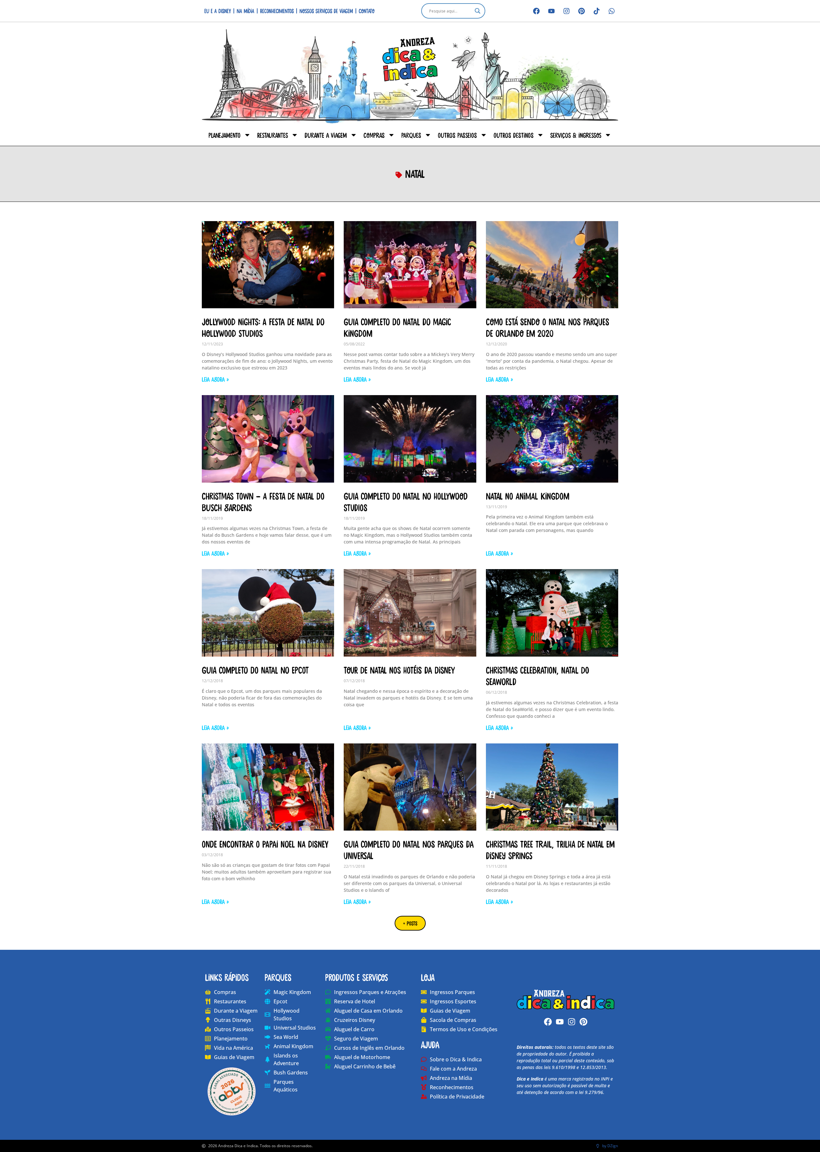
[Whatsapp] (611, 11)
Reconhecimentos (277, 11)
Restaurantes (272, 134)
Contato (366, 11)
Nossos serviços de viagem (326, 11)
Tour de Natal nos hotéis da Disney (399, 670)
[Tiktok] (596, 11)
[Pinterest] (581, 11)
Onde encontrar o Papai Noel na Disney (265, 844)
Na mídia (245, 11)
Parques (411, 134)
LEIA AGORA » (215, 379)
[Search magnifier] (477, 10)
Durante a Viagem (326, 134)
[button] (410, 923)
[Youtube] (551, 11)
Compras (374, 134)
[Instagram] (566, 11)
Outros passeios (457, 134)
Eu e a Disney (217, 11)
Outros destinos (514, 134)
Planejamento (225, 134)
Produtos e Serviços (356, 977)
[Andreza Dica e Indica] (565, 999)
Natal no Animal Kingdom (527, 496)
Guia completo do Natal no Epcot (255, 670)
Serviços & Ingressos (575, 134)
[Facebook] (536, 11)
